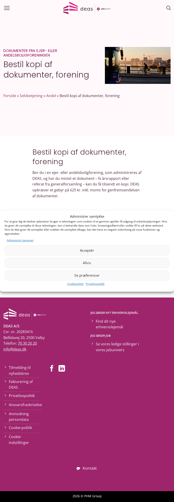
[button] (6, 8)
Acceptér (87, 250)
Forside (9, 95)
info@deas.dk (14, 349)
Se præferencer (86, 275)
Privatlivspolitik (95, 284)
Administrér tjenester (20, 240)
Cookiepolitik (75, 284)
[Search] (168, 7)
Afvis (87, 263)
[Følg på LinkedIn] (61, 369)
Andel (51, 95)
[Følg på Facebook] (51, 369)
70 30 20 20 (27, 343)
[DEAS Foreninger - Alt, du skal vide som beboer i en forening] (87, 8)
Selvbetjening (31, 95)
